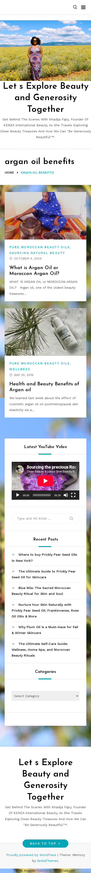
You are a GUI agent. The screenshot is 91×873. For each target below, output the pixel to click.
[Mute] (65, 495)
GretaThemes (47, 861)
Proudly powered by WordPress (31, 855)
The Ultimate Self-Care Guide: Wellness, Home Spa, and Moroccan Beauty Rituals (41, 649)
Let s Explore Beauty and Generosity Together (45, 98)
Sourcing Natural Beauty (37, 253)
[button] (75, 7)
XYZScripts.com (64, 870)
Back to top (43, 843)
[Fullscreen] (73, 495)
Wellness (19, 369)
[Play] (17, 495)
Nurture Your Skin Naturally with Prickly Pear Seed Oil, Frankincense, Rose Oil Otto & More (45, 610)
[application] (45, 481)
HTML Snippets (25, 870)
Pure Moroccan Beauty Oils (39, 247)
